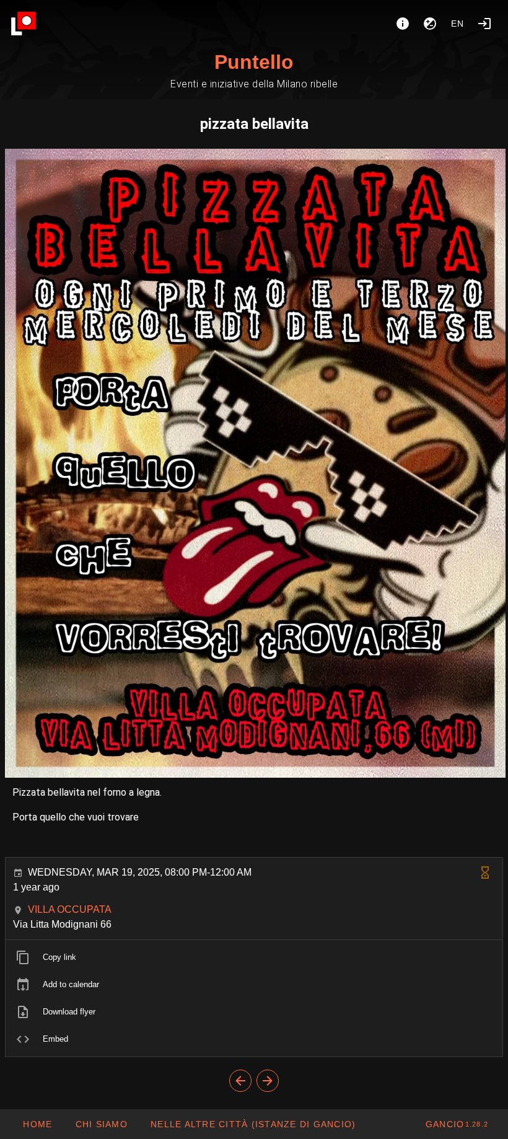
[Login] (484, 23)
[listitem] (254, 957)
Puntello (254, 62)
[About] (402, 23)
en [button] (458, 24)
